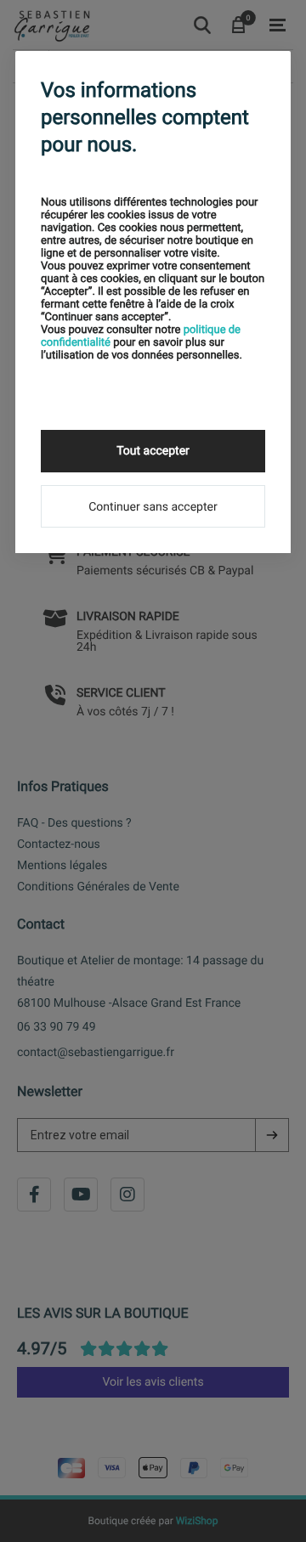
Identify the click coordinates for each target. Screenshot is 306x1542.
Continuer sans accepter (152, 507)
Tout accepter (153, 451)
